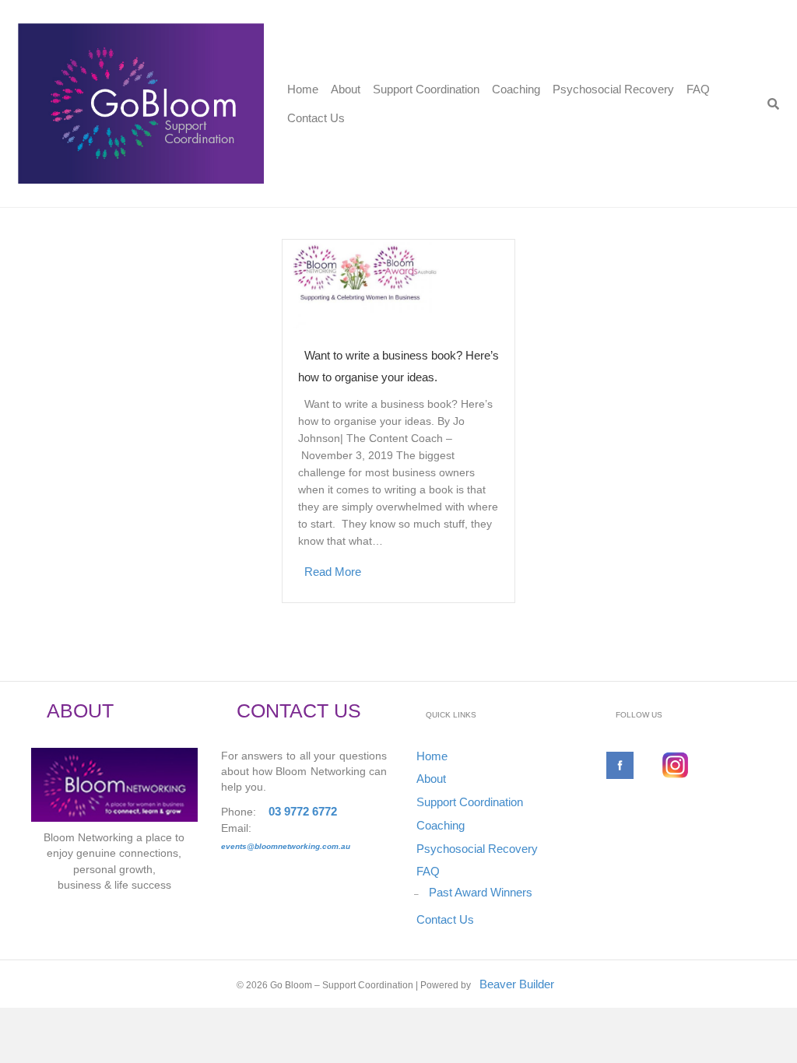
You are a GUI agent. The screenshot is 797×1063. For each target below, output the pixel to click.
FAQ (698, 89)
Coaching (516, 89)
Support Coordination (426, 89)
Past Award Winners (480, 892)
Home (302, 89)
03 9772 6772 (303, 811)
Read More (332, 571)
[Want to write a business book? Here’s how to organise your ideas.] (405, 283)
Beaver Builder (516, 984)
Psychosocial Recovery (613, 89)
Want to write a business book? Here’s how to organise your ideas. (398, 366)
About (345, 89)
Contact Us (316, 118)
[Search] (773, 104)
